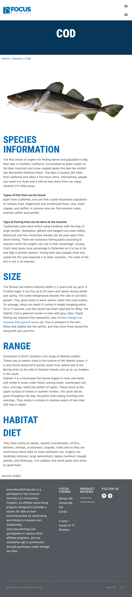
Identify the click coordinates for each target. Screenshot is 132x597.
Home (5, 58)
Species (17, 58)
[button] (126, 6)
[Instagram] (110, 496)
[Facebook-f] (104, 496)
